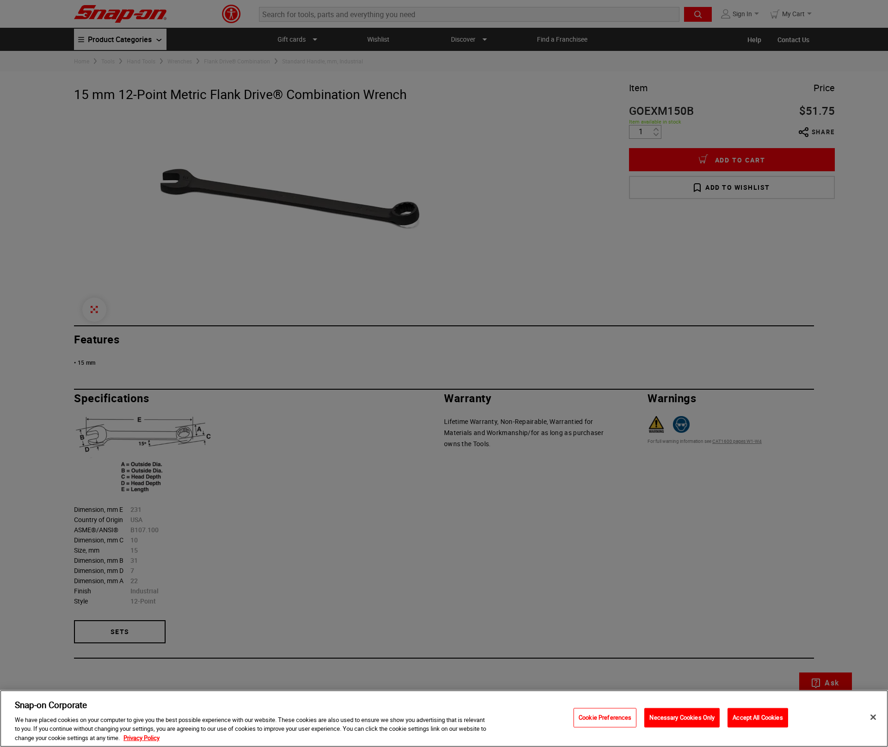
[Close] (873, 717)
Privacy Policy (141, 737)
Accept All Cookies (758, 717)
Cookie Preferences (605, 717)
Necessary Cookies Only (682, 717)
